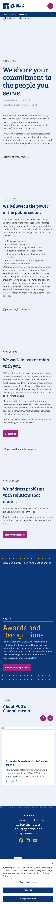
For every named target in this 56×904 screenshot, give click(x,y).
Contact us (10, 433)
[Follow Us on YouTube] (34, 840)
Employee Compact (15, 534)
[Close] (52, 863)
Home (5, 15)
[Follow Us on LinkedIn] (28, 840)
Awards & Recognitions (17, 667)
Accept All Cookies (28, 898)
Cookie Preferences (28, 882)
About (13, 15)
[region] (28, 881)
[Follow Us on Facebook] (21, 840)
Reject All (28, 890)
